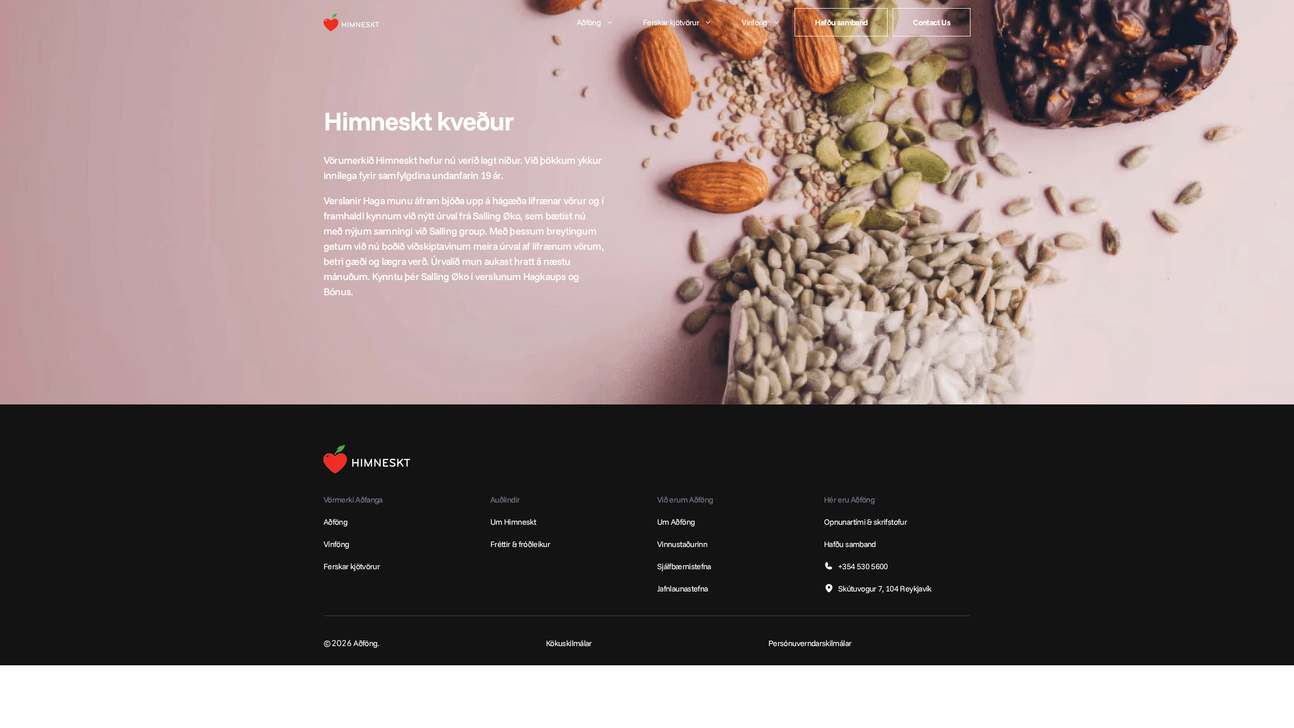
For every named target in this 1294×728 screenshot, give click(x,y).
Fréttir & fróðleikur (520, 544)
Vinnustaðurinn (682, 544)
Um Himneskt (513, 522)
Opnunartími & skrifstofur (865, 522)
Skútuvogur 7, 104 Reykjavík (885, 588)
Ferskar (336, 566)
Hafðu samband (850, 544)
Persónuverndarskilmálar (809, 643)
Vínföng (336, 544)
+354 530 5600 (863, 566)
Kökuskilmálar (569, 643)
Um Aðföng (676, 522)
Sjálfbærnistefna (684, 566)
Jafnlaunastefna (682, 588)
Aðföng (335, 522)
